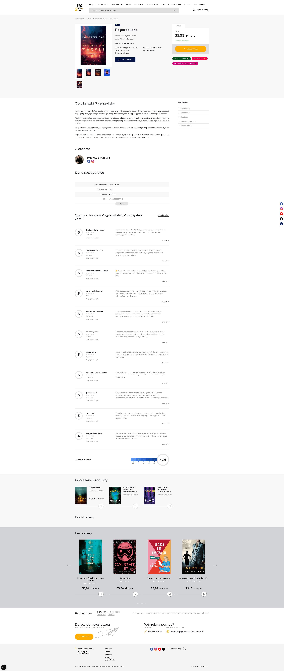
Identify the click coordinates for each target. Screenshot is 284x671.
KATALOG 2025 (151, 4)
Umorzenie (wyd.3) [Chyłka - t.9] (193, 578)
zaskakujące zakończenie (185, 63)
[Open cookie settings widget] (3, 667)
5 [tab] (144, 603)
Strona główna (79, 18)
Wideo (129, 4)
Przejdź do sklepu (191, 49)
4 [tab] (142, 603)
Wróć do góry (176, 649)
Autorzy (139, 4)
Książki (92, 4)
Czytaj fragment (126, 59)
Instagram (102, 612)
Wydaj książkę (174, 4)
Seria (117, 24)
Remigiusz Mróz (193, 581)
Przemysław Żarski (128, 36)
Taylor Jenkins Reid (90, 583)
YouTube (101, 614)
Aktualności (118, 4)
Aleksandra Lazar (127, 39)
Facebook (114, 612)
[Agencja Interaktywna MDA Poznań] (207, 666)
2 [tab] (139, 603)
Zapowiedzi (103, 4)
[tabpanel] (90, 567)
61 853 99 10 (155, 631)
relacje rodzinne (181, 59)
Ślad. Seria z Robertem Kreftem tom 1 (164, 489)
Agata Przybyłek (159, 581)
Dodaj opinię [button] (164, 215)
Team (162, 4)
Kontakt (188, 4)
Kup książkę (184, 108)
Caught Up (125, 578)
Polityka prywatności (110, 659)
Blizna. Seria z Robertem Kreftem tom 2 (130, 489)
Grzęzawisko (95, 487)
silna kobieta (199, 59)
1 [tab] (137, 603)
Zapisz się (85, 637)
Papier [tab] (178, 26)
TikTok (111, 614)
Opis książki (184, 113)
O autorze (184, 117)
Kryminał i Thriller (100, 18)
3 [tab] (141, 603)
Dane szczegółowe (187, 121)
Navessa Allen (124, 581)
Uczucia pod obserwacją (159, 578)
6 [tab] (146, 603)
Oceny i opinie (185, 126)
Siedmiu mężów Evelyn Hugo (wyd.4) (90, 579)
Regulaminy (200, 4)
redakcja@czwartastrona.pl (187, 631)
